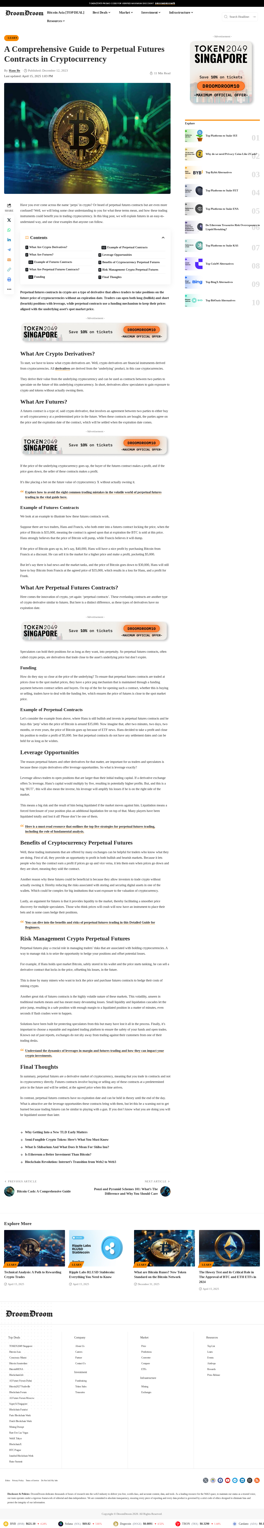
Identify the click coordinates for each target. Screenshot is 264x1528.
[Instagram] (249, 1480)
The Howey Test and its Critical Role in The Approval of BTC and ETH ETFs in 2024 (227, 1276)
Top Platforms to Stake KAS (222, 245)
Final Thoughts (111, 277)
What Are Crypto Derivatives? (48, 247)
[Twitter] (205, 1480)
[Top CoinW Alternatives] (194, 263)
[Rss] (257, 1480)
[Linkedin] (242, 1480)
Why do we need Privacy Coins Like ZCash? (231, 154)
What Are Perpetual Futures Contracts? (54, 269)
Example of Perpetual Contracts (127, 247)
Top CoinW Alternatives (220, 263)
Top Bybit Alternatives (219, 172)
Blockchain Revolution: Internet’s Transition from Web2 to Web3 (70, 1162)
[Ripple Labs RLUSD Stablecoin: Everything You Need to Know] (99, 1248)
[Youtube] (227, 1480)
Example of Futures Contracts (53, 262)
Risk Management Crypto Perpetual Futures (130, 269)
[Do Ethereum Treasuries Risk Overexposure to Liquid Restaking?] (194, 227)
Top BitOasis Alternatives (220, 300)
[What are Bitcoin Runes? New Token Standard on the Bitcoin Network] (164, 1248)
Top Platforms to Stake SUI (221, 135)
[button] (9, 269)
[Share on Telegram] (9, 250)
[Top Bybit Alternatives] (194, 172)
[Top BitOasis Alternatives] (194, 300)
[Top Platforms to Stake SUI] (194, 135)
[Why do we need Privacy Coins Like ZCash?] (194, 154)
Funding (39, 276)
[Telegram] (235, 1480)
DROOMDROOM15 (165, 3)
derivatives (62, 368)
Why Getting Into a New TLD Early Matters (56, 1132)
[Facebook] (220, 1480)
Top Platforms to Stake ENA (222, 208)
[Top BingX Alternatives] (194, 282)
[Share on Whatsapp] (9, 230)
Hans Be (14, 70)
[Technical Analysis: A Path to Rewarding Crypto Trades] (34, 1248)
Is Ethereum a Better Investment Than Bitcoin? (58, 1154)
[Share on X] (9, 220)
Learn (13, 38)
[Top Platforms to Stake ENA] (194, 209)
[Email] (9, 260)
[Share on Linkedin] (9, 240)
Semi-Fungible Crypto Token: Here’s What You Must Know (67, 1139)
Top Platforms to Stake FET (222, 190)
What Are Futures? (41, 254)
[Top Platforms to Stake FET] (194, 190)
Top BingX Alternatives (219, 282)
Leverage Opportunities (117, 254)
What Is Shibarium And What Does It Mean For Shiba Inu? (67, 1147)
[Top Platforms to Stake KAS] (194, 245)
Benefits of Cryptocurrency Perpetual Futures (131, 262)
